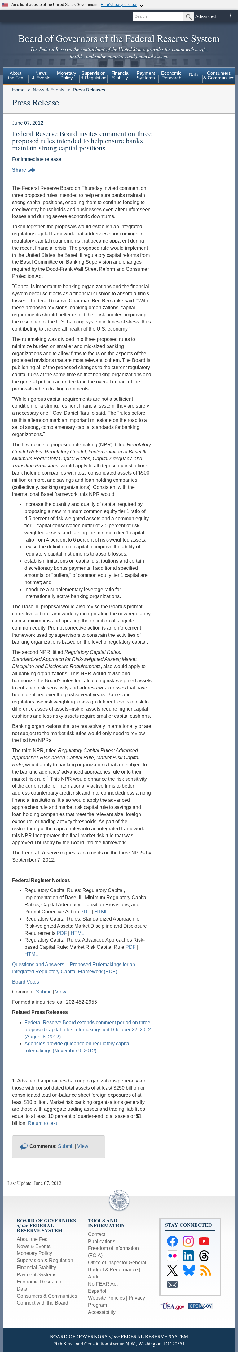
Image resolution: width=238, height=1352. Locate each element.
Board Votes (25, 981)
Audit (93, 1276)
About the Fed (32, 1239)
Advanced (205, 16)
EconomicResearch (171, 75)
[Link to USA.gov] (173, 1305)
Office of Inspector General (117, 1262)
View (60, 991)
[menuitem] (16, 76)
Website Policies (106, 1298)
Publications (101, 1241)
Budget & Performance (113, 1269)
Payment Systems (36, 1274)
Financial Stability (36, 1267)
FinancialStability (120, 75)
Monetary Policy (34, 1253)
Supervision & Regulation (45, 1260)
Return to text (42, 1123)
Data (193, 74)
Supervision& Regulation (93, 75)
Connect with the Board (42, 1302)
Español (97, 1291)
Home (18, 89)
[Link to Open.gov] (202, 1305)
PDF (86, 911)
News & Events (48, 89)
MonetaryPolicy (66, 75)
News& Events (41, 75)
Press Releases (89, 89)
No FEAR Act (102, 1284)
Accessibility (102, 1312)
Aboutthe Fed (15, 75)
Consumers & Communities (219, 75)
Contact (96, 1234)
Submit (43, 991)
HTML (101, 911)
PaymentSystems (146, 75)
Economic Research (39, 1281)
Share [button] (19, 169)
